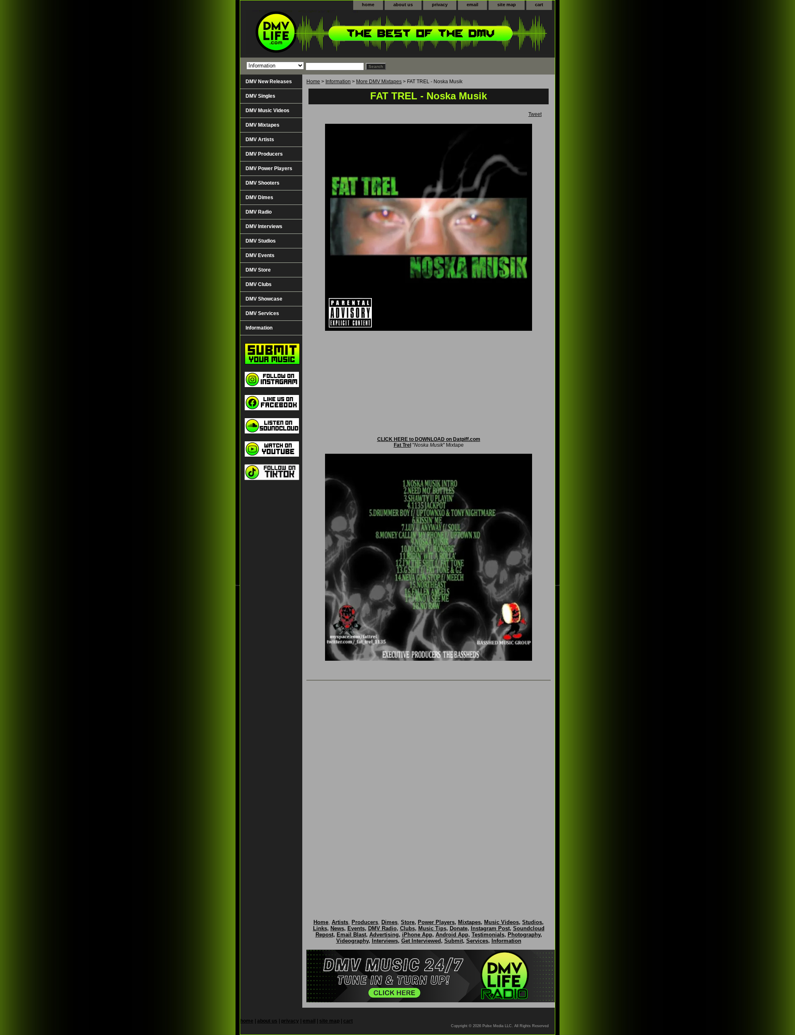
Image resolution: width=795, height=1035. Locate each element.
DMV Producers (264, 154)
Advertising (384, 935)
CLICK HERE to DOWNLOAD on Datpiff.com (428, 439)
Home (313, 81)
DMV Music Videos (267, 110)
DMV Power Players (269, 168)
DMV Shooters (262, 183)
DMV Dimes (259, 197)
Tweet (535, 114)
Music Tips (432, 928)
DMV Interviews (264, 226)
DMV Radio (259, 212)
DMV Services (262, 313)
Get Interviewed (421, 941)
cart (539, 4)
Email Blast (351, 935)
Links (320, 928)
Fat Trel (402, 445)
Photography (524, 935)
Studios (532, 922)
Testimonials (488, 935)
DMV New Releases (269, 81)
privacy (440, 4)
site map (506, 4)
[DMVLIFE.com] (343, 34)
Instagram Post (490, 928)
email (472, 4)
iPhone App (417, 935)
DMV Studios (261, 241)
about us (403, 4)
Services (477, 941)
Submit (453, 941)
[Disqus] (428, 791)
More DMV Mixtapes (379, 81)
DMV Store (258, 270)
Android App (452, 935)
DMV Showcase (264, 299)
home (368, 4)
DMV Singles (260, 96)
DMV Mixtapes (262, 125)
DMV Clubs (259, 284)
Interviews (385, 941)
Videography (352, 941)
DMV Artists (260, 139)
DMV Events (260, 255)
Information (338, 81)
